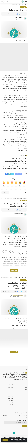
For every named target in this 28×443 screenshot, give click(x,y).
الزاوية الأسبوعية (23, 7)
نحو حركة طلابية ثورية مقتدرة (19, 163)
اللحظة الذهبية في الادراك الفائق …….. (17, 158)
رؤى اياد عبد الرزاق (19, 17)
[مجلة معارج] (22, 1)
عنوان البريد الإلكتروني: (22, 420)
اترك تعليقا (4, 192)
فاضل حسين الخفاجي (19, 213)
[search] (10, 1)
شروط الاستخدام (19, 440)
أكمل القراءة (14, 270)
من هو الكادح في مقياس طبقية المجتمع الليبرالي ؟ (14, 168)
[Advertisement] (14, 57)
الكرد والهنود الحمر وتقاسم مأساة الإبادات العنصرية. (14, 166)
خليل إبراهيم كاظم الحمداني (18, 295)
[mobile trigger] (25, 1)
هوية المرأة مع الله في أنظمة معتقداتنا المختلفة (15, 161)
